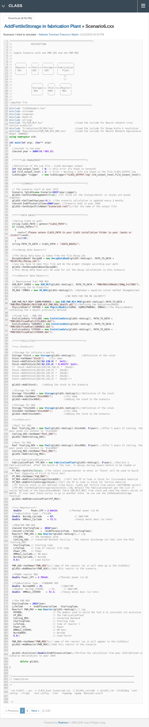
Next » (35, 710)
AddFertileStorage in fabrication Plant (42, 26)
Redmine (63, 722)
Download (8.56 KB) (20, 18)
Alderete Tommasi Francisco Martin (59, 34)
